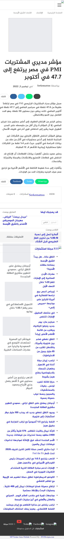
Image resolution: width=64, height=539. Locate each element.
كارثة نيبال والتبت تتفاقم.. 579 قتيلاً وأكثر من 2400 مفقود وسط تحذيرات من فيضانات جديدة (31, 433)
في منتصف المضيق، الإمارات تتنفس (44, 315)
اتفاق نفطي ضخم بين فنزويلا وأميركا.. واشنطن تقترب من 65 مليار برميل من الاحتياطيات (44, 347)
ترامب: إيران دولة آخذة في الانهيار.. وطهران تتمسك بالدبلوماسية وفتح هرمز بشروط (45, 369)
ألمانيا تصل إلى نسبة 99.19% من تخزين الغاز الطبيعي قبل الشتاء (46, 238)
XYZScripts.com (47, 537)
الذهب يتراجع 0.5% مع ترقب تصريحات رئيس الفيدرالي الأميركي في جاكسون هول (32, 461)
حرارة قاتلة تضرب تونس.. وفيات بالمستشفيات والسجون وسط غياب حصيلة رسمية (44, 390)
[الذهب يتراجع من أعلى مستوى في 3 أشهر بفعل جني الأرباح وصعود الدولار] (18, 364)
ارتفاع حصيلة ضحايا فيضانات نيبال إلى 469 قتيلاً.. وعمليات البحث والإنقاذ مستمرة (29, 488)
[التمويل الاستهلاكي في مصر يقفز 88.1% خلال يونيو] (18, 291)
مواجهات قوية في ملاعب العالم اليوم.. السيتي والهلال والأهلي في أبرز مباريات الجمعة (30, 498)
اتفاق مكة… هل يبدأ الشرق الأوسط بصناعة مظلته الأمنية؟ (44, 263)
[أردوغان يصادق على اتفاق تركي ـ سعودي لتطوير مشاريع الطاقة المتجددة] (16, 253)
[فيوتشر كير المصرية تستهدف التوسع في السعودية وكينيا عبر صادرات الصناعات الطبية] (16, 326)
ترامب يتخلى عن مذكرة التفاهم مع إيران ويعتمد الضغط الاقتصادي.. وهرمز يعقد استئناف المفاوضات (29, 507)
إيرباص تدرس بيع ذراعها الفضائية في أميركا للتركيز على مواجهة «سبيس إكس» (44, 300)
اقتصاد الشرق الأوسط (60, 55)
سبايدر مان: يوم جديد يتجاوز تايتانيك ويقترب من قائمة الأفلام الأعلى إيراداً (44, 328)
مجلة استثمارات (44, 249)
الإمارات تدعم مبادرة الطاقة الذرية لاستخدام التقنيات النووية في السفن (33, 470)
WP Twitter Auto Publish (19, 537)
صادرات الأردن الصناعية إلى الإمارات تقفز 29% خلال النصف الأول (44, 280)
